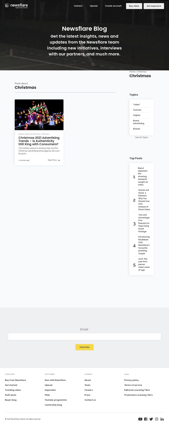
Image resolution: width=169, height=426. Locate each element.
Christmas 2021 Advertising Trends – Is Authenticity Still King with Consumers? (39, 141)
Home (132, 72)
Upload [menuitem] (48, 385)
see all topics (141, 137)
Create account (113, 6)
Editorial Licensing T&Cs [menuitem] (137, 390)
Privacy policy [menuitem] (131, 380)
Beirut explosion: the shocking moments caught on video (143, 176)
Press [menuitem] (87, 395)
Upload (94, 6)
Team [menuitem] (87, 385)
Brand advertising (32, 134)
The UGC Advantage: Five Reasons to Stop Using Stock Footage (144, 223)
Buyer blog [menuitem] (10, 400)
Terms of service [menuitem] (133, 385)
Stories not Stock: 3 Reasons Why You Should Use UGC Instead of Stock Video (144, 200)
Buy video (134, 6)
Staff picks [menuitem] (10, 395)
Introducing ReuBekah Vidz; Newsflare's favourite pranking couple (144, 245)
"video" (136, 104)
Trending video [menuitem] (13, 390)
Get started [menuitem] (11, 385)
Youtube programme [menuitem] (56, 400)
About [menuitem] (87, 380)
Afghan (136, 115)
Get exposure (154, 6)
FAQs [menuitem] (47, 395)
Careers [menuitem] (88, 390)
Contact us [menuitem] (90, 400)
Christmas (45, 134)
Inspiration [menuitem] (50, 390)
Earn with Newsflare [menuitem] (55, 380)
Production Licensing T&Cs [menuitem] (138, 395)
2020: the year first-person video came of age (144, 264)
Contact (78, 6)
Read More (52, 160)
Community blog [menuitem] (53, 405)
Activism (137, 110)
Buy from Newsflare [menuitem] (15, 380)
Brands (21, 134)
